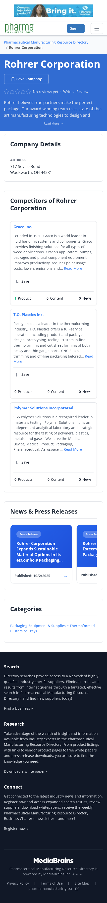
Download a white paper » (26, 771)
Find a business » (18, 708)
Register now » (16, 828)
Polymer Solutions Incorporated (43, 407)
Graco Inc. (22, 226)
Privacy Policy (18, 883)
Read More (73, 268)
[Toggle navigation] (97, 28)
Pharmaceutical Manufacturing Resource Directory (46, 42)
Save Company (29, 78)
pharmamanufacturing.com (51, 888)
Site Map (82, 883)
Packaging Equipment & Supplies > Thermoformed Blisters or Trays (52, 628)
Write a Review (76, 91)
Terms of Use (52, 883)
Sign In (76, 28)
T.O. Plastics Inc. (28, 314)
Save (25, 281)
